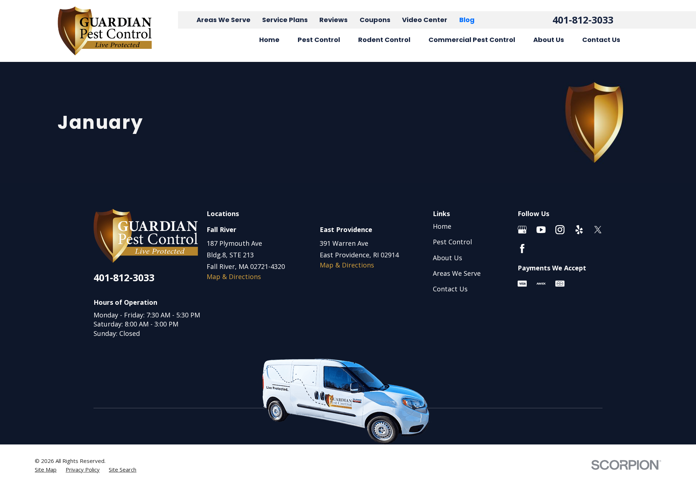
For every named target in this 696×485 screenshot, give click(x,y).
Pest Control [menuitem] (319, 39)
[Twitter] (597, 229)
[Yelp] (579, 229)
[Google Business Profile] (522, 229)
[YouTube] (541, 229)
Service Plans (285, 19)
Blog (467, 19)
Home (442, 226)
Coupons (375, 19)
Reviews (333, 19)
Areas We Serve (223, 19)
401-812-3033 (582, 20)
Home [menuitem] (269, 39)
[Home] (105, 31)
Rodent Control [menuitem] (384, 39)
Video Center (424, 19)
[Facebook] (522, 248)
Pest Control (452, 241)
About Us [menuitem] (548, 39)
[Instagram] (559, 229)
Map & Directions (234, 276)
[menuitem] (46, 469)
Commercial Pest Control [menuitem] (471, 39)
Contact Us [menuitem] (601, 39)
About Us (447, 257)
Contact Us (450, 288)
